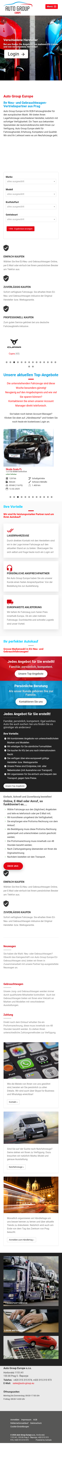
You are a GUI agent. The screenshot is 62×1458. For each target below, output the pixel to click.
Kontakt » (13, 1102)
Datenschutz (36, 1423)
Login (13, 54)
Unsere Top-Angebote (30, 673)
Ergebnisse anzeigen (21, 229)
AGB (35, 1420)
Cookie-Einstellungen (19, 1426)
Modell (9, 189)
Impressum (26, 1420)
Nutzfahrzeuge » (16, 1167)
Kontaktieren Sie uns (31, 701)
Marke (9, 177)
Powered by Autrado (44, 1440)
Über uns (12, 866)
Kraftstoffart (12, 202)
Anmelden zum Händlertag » (21, 1240)
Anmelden (14, 1420)
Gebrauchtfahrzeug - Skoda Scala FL (28, 461)
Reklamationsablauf (19, 1423)
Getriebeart (12, 214)
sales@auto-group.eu (23, 1383)
